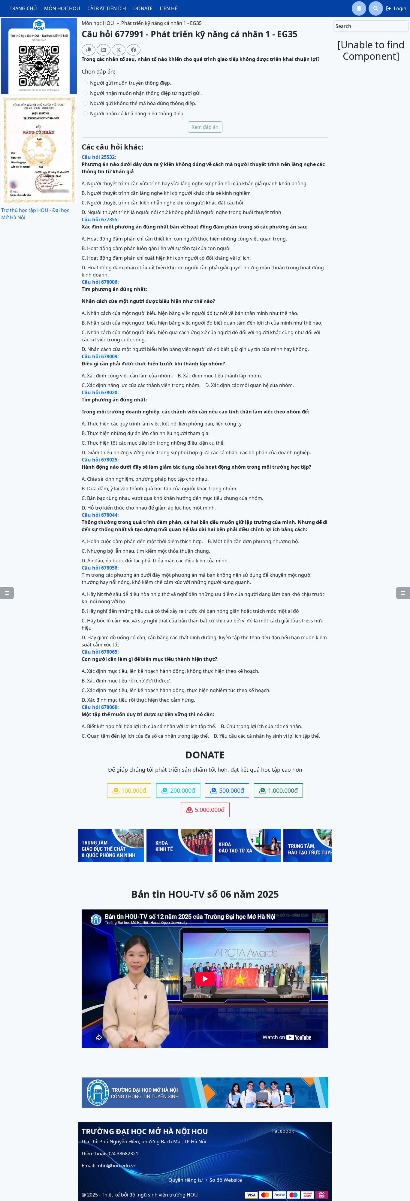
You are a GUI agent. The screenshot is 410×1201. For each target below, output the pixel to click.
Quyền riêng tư (185, 1180)
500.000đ (227, 790)
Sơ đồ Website (226, 1180)
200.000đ (178, 790)
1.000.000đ (278, 790)
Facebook (283, 1130)
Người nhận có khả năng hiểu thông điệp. (137, 113)
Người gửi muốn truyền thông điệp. (130, 83)
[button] (359, 8)
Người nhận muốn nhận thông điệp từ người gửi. (146, 93)
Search (343, 26)
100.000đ (129, 790)
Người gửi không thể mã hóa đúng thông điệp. (143, 103)
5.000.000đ (205, 810)
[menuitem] (23, 8)
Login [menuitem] (396, 8)
